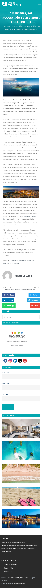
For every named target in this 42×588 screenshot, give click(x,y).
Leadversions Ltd (19, 583)
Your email (5, 394)
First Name (5, 373)
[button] (8, 295)
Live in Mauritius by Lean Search (18, 578)
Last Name (5, 383)
